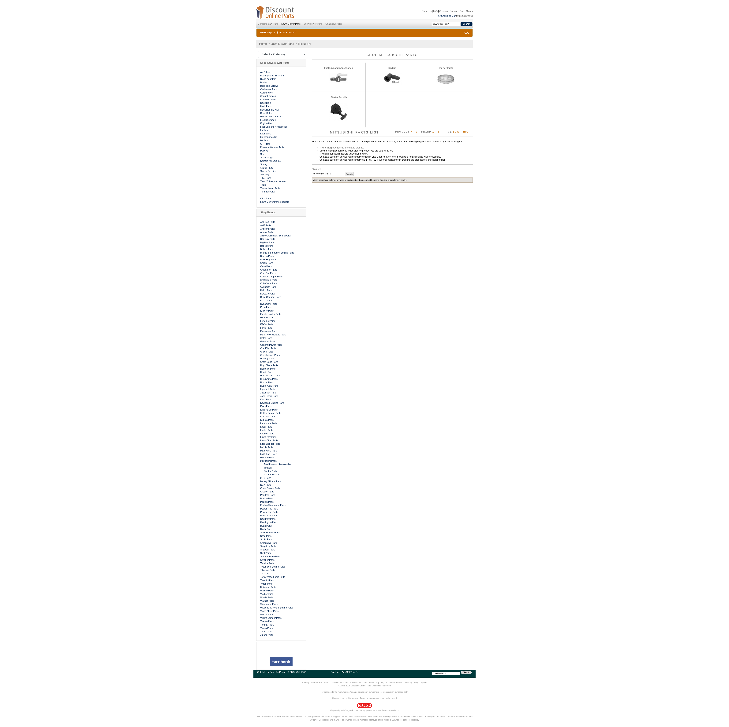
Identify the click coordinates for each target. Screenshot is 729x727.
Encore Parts (267, 310)
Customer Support (448, 11)
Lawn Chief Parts (269, 440)
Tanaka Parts (267, 563)
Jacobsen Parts (268, 392)
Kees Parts (265, 406)
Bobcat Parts (266, 246)
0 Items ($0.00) (465, 16)
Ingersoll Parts (267, 389)
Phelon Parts (267, 498)
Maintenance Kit (268, 137)
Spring (263, 164)
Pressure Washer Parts (272, 147)
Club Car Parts (267, 273)
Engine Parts (267, 123)
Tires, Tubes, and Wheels (273, 181)
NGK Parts (265, 485)
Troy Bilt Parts (267, 580)
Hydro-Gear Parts (269, 386)
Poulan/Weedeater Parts (273, 505)
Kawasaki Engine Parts (272, 403)
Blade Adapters (268, 79)
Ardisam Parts (267, 229)
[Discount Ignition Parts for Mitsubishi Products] (392, 78)
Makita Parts (266, 447)
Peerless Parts (267, 495)
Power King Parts (269, 508)
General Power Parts (271, 345)
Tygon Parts (266, 584)
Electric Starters (268, 120)
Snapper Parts (267, 549)
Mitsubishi (304, 43)
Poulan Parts (267, 502)
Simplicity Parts (268, 546)
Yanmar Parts (267, 624)
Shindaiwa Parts (268, 543)
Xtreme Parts (267, 621)
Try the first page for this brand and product (342, 147)
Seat (262, 154)
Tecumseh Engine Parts (272, 566)
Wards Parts (266, 597)
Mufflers (264, 140)
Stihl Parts (265, 553)
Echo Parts (265, 307)
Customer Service (394, 682)
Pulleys (264, 150)
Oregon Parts (267, 491)
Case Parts (266, 266)
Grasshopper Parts (270, 355)
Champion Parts (268, 270)
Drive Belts (265, 113)
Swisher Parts (267, 560)
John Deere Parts (269, 396)
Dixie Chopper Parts (270, 297)
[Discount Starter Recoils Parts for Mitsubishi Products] (338, 111)
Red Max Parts (267, 519)
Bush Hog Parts (268, 259)
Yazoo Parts (266, 628)
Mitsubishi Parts (268, 461)
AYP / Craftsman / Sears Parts (275, 235)
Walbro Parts (267, 590)
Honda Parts (266, 372)
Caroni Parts (266, 263)
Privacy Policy (411, 682)
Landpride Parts (268, 423)
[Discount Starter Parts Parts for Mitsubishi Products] (445, 78)
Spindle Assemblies (270, 161)
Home (263, 43)
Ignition (264, 130)
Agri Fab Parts (267, 222)
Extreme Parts (267, 321)
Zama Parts (266, 631)
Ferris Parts (266, 328)
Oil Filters (265, 144)
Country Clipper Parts (271, 276)
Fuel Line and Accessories (273, 127)
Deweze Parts (267, 293)
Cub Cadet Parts (268, 283)
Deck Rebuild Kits (269, 109)
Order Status (466, 11)
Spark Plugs (266, 157)
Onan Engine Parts (270, 488)
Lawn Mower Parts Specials (274, 202)
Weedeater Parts (269, 604)
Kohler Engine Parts (270, 413)
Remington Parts (269, 522)
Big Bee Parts (267, 242)
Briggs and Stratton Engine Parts (277, 252)
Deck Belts (265, 103)
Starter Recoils (267, 171)
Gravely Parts (267, 358)
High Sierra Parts (269, 365)
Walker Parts (266, 594)
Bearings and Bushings (272, 75)
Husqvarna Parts (269, 379)
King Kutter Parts (269, 409)
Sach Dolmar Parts (270, 532)
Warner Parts (267, 601)
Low (456, 132)
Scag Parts (265, 536)
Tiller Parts (265, 178)
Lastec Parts (266, 430)
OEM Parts (265, 198)
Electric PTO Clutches (271, 116)
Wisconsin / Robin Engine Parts (276, 607)
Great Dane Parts (269, 362)
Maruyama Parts (268, 450)
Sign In (424, 682)
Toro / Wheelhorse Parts (272, 577)
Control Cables (268, 96)
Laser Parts (266, 427)
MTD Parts (265, 478)
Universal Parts (268, 587)
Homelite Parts (267, 368)
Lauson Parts (267, 433)
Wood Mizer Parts (269, 611)
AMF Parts (265, 225)
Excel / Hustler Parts (270, 314)
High (467, 132)
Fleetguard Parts (268, 331)
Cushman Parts (268, 287)
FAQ (435, 11)
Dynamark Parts (268, 304)
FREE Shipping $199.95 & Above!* (278, 32)
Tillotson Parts (267, 570)
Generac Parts (267, 341)
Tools (263, 185)
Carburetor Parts (268, 89)
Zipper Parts (266, 635)
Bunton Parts (267, 256)
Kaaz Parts (265, 399)
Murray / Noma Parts (270, 481)
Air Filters (265, 72)
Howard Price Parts (270, 375)
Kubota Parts (267, 420)
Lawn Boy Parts (268, 437)
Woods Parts (266, 614)
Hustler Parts (267, 382)
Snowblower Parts (313, 24)
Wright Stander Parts (271, 618)
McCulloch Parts (268, 454)
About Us (427, 11)
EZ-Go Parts (266, 324)
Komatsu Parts (267, 416)
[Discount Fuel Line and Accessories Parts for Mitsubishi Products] (338, 77)
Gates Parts (266, 338)
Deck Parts (265, 106)
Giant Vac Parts (268, 348)
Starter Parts (266, 167)
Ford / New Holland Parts (273, 334)
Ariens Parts (266, 232)
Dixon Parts (266, 300)
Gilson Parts (266, 351)
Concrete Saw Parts (268, 24)
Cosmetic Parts (268, 99)
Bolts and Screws (269, 86)
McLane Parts (267, 457)
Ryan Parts (266, 525)
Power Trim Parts (269, 512)
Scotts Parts (266, 539)
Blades (263, 82)
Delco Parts (266, 290)
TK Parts (264, 573)
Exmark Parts (267, 317)
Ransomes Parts (268, 515)
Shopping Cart (448, 16)
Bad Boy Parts (267, 239)
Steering (264, 174)
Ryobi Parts (266, 529)
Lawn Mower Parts (291, 24)
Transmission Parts (270, 188)
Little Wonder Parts (270, 444)
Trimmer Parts (267, 191)
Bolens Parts (266, 249)
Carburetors (266, 92)
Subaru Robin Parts (270, 556)
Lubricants (265, 133)
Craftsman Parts (268, 280)
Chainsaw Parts (333, 24)
